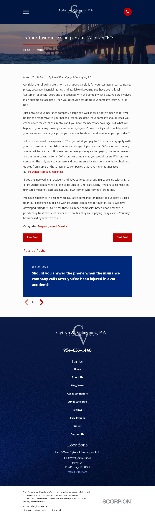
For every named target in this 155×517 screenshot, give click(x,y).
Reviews (77, 410)
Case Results (77, 418)
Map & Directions (77, 472)
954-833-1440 (77, 350)
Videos (77, 426)
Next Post (122, 237)
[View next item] (42, 302)
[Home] (76, 12)
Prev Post (32, 237)
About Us (77, 377)
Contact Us (77, 434)
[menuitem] (27, 510)
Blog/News (77, 386)
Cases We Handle (77, 394)
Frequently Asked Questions (53, 227)
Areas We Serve (77, 402)
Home (77, 369)
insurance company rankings (45, 172)
